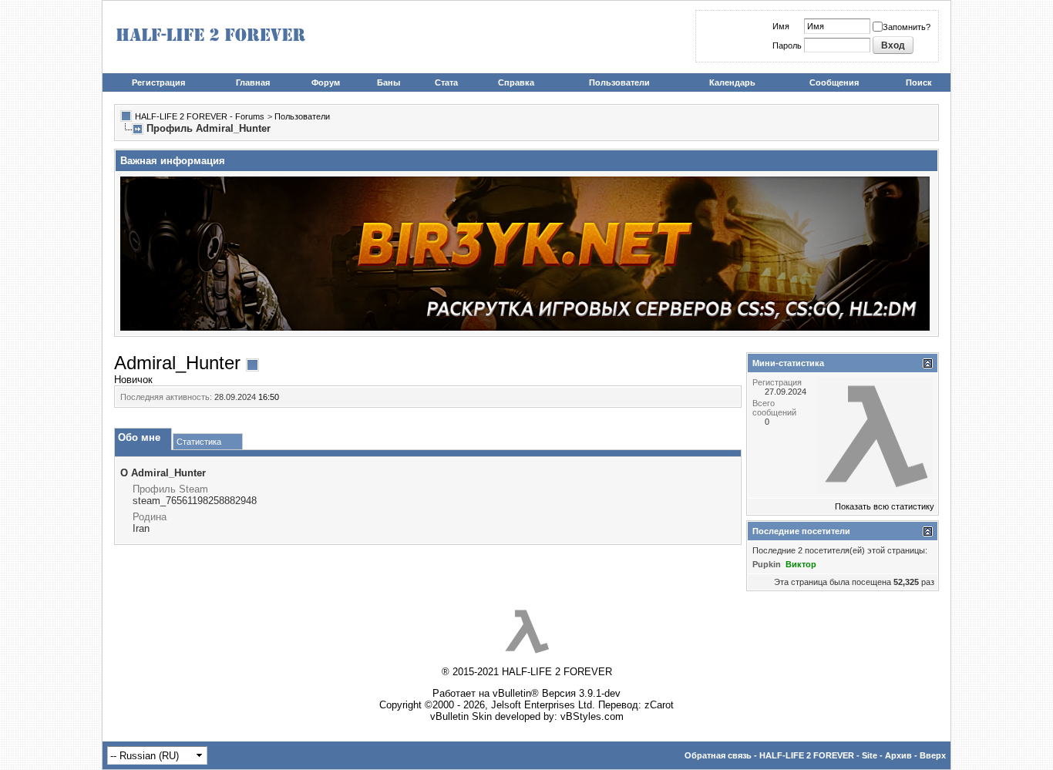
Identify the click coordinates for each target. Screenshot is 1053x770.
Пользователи (619, 82)
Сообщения (834, 82)
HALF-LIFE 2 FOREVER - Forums (199, 116)
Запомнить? (906, 27)
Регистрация (158, 82)
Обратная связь (718, 755)
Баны (388, 82)
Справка (516, 82)
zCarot (659, 705)
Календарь (732, 82)
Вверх (933, 755)
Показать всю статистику (884, 506)
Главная (253, 82)
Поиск (919, 82)
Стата (446, 82)
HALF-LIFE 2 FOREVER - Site (818, 755)
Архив (898, 755)
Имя (780, 26)
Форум (325, 82)
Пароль (787, 45)
